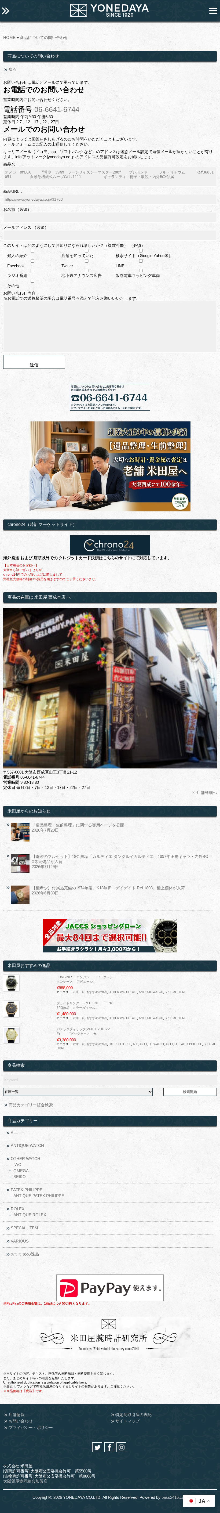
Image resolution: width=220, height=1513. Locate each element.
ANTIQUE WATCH (151, 992)
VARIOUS (20, 1241)
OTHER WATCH (119, 992)
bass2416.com (175, 1497)
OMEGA (21, 1170)
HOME (9, 37)
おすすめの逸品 (96, 992)
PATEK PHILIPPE (120, 1044)
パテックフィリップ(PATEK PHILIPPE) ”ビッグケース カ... (83, 1031)
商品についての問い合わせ (44, 37)
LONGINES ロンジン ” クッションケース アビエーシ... (85, 979)
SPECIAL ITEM (175, 992)
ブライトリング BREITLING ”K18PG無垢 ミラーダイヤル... (85, 1005)
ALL (134, 992)
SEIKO (19, 1176)
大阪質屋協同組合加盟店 (25, 1481)
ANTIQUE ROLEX (29, 1214)
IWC (17, 1164)
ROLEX (17, 1209)
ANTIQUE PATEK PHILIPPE (184, 1044)
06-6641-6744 (56, 110)
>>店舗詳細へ (204, 792)
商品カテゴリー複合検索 (31, 1105)
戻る (13, 69)
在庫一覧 (79, 992)
